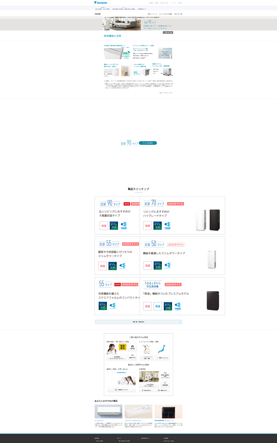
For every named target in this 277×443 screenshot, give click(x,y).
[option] (138, 23)
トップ (105, 17)
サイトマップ (173, 2)
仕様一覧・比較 (178, 14)
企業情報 (156, 2)
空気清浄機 (97, 14)
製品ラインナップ (152, 14)
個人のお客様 (99, 441)
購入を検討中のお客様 (124, 441)
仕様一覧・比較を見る (138, 321)
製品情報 (151, 2)
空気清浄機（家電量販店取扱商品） (120, 17)
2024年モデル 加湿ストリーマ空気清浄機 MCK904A (136, 17)
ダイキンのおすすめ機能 (165, 14)
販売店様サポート (142, 9)
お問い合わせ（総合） (164, 2)
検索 (179, 2)
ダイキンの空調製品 (110, 17)
